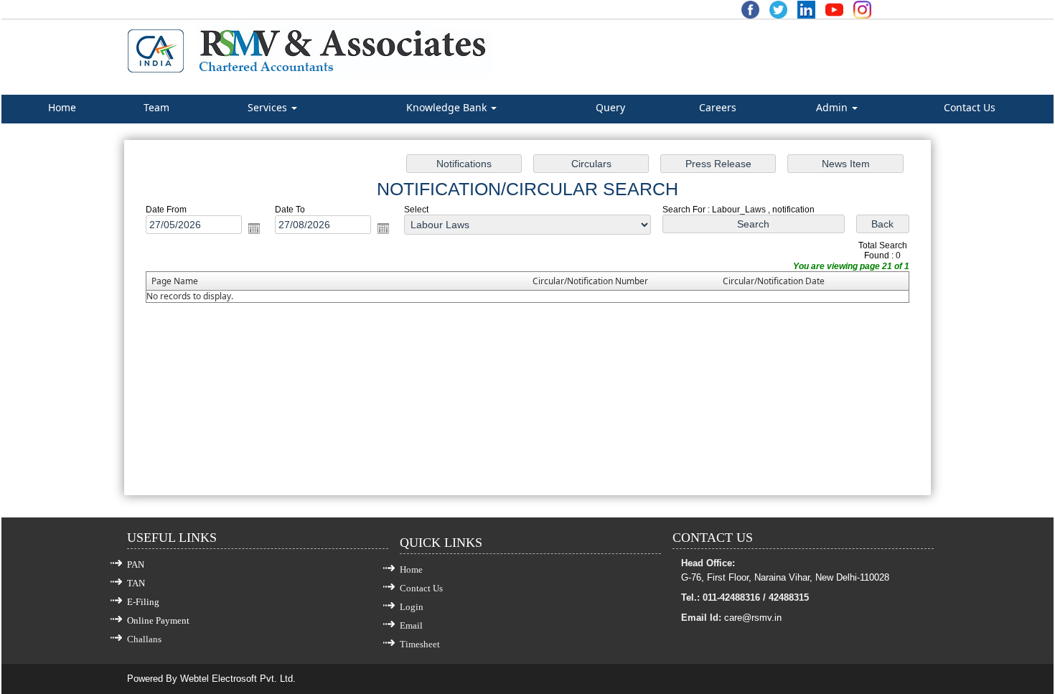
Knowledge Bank (447, 107)
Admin (833, 107)
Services (269, 107)
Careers (717, 107)
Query (610, 107)
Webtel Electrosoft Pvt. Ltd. (238, 678)
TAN (136, 583)
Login (411, 606)
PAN (135, 564)
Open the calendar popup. (254, 228)
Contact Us (969, 107)
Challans (144, 639)
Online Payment (158, 620)
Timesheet (420, 644)
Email (411, 625)
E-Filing (143, 601)
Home (62, 107)
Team (156, 107)
